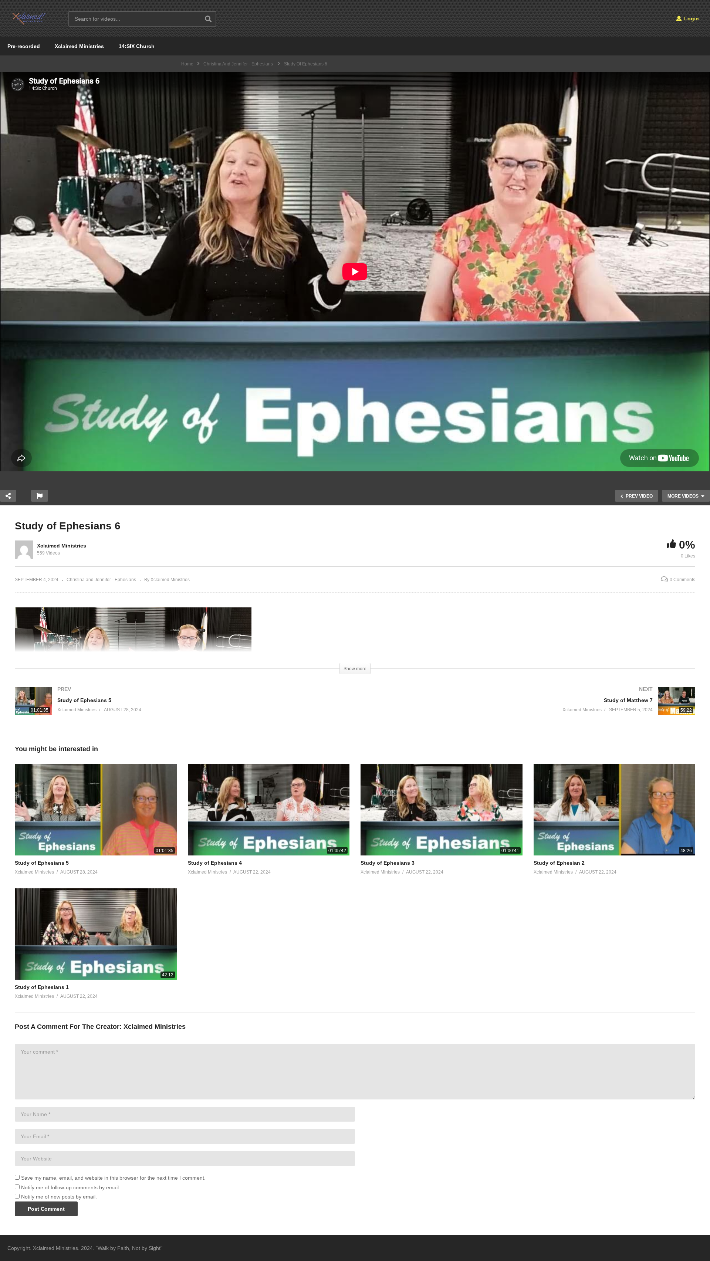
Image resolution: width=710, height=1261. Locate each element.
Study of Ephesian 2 (559, 863)
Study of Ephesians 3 (388, 863)
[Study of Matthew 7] (528, 708)
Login (691, 18)
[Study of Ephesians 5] (181, 708)
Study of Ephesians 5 (42, 863)
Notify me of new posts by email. (59, 1197)
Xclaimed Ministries (79, 46)
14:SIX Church (137, 46)
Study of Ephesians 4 (215, 863)
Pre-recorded (23, 46)
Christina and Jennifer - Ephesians (101, 579)
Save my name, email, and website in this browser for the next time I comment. (113, 1178)
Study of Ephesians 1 (42, 987)
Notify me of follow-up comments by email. (70, 1187)
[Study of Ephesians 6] (96, 809)
